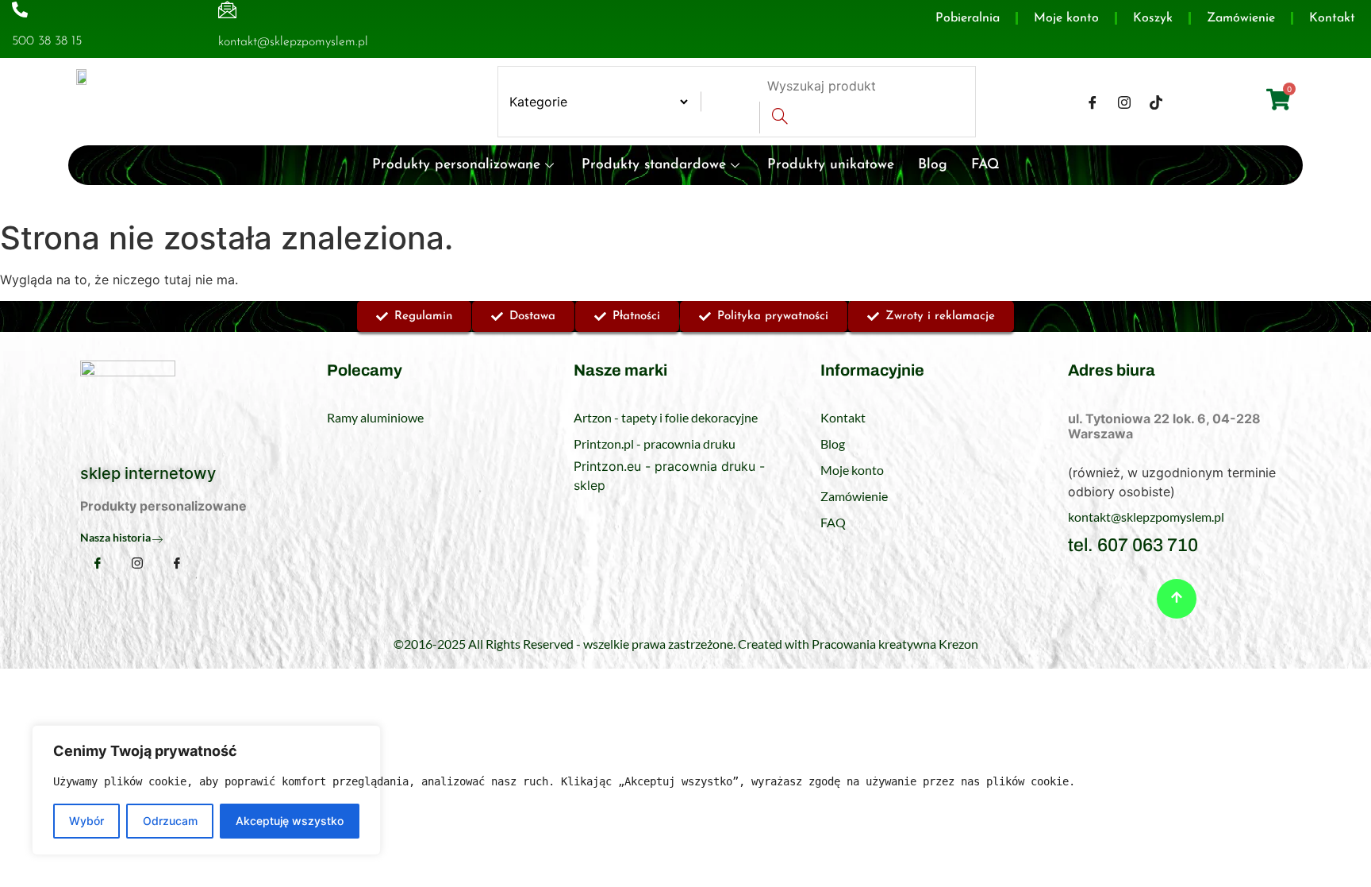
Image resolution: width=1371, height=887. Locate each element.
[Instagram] (1124, 102)
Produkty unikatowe (830, 165)
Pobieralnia (967, 18)
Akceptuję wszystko (290, 820)
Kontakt (1332, 18)
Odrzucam (170, 820)
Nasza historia (115, 537)
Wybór (86, 820)
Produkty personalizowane (456, 165)
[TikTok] (1156, 102)
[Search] (779, 117)
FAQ (985, 165)
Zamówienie (1241, 18)
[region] (206, 790)
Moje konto (1066, 18)
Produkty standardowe (654, 165)
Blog (932, 165)
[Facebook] (1092, 102)
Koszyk (1153, 18)
